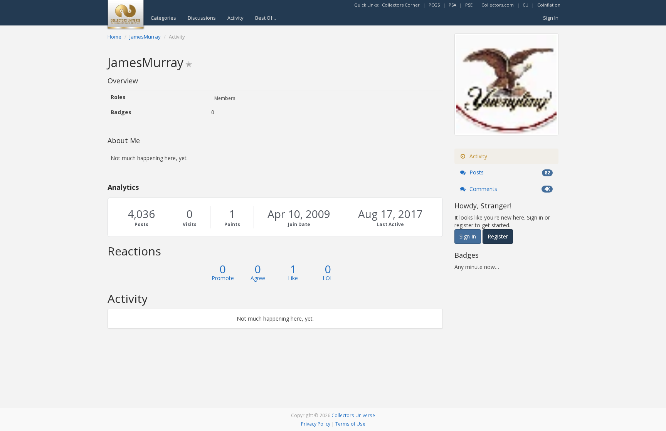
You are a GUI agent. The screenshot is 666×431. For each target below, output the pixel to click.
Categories (163, 17)
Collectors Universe (353, 415)
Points (232, 224)
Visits (190, 224)
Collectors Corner (401, 5)
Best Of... (265, 17)
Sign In (550, 17)
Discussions (202, 17)
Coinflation (548, 5)
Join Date (299, 224)
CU (525, 5)
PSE (469, 5)
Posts (141, 224)
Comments (509, 189)
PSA (452, 5)
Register (498, 236)
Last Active (390, 224)
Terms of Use (350, 424)
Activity (235, 17)
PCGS (434, 5)
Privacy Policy (315, 424)
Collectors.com (497, 5)
